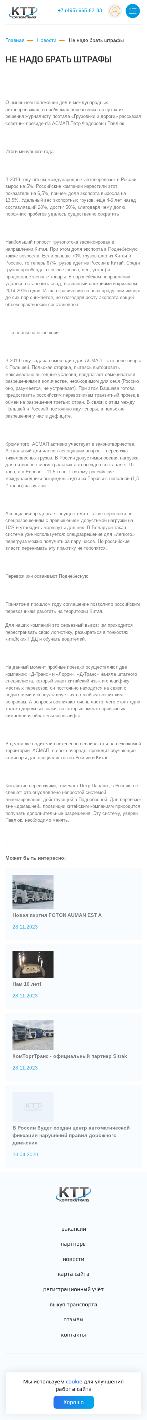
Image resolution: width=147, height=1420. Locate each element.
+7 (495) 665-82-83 (80, 10)
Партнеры (74, 1244)
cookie (74, 1381)
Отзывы (73, 1319)
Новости (73, 1259)
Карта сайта (74, 1274)
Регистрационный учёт (73, 1289)
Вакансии (73, 1229)
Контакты (73, 1335)
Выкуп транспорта (73, 1304)
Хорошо (74, 1402)
